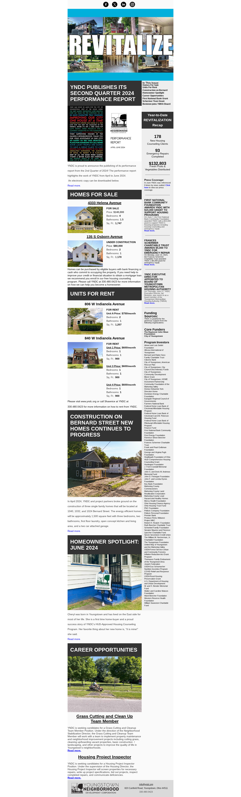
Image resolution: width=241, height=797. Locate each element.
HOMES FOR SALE (94, 194)
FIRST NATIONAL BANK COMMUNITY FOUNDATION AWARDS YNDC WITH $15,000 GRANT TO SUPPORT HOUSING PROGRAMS (157, 207)
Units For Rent (150, 87)
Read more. (75, 185)
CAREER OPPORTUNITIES (103, 650)
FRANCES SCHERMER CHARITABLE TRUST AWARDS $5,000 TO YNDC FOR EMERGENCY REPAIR (157, 246)
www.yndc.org (88, 401)
